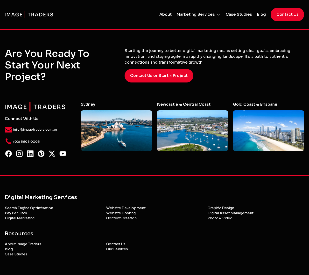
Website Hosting (121, 213)
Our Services (117, 249)
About (165, 14)
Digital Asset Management (230, 213)
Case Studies (239, 14)
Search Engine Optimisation (29, 208)
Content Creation (121, 218)
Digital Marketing (20, 218)
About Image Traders (23, 244)
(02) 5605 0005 (26, 142)
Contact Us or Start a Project (159, 75)
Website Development (126, 208)
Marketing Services (195, 14)
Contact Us (287, 14)
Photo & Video (220, 218)
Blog (261, 14)
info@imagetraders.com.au (35, 129)
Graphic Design (221, 208)
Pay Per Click (16, 213)
